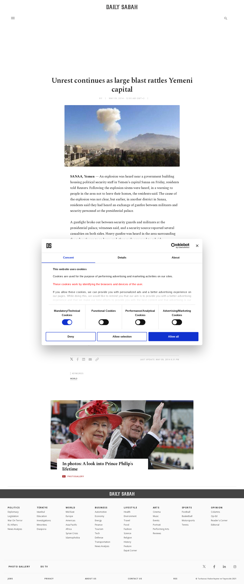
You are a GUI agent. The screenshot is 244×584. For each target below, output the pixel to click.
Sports (187, 507)
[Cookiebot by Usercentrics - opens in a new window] (173, 245)
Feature (127, 546)
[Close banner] (197, 245)
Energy (98, 520)
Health (127, 511)
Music (156, 516)
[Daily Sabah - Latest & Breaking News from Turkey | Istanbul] (122, 7)
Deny (71, 336)
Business (101, 507)
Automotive (101, 511)
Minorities (42, 524)
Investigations (44, 520)
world (73, 378)
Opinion (217, 507)
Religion (128, 537)
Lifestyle (130, 507)
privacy (49, 578)
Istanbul (41, 511)
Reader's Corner (219, 520)
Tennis (185, 524)
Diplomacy (13, 511)
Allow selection (122, 336)
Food (126, 524)
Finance (99, 524)
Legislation (13, 516)
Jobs (10, 578)
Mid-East (70, 511)
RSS (175, 578)
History (127, 541)
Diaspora (41, 529)
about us (90, 578)
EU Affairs (13, 524)
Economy (99, 516)
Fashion (128, 529)
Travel (127, 520)
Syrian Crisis (72, 533)
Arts (156, 507)
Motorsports (188, 520)
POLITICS (14, 507)
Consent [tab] (68, 257)
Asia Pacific (71, 524)
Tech (97, 533)
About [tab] (176, 257)
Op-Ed (214, 516)
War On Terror (15, 520)
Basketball (187, 516)
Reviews (157, 533)
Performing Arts (161, 529)
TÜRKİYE (42, 507)
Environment (130, 516)
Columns (215, 511)
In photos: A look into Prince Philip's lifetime (97, 466)
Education (42, 516)
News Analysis (15, 529)
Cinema (157, 511)
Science (127, 533)
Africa (69, 529)
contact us (135, 578)
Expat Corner (130, 550)
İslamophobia (73, 537)
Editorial (215, 524)
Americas (70, 520)
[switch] (104, 322)
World (70, 507)
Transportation (102, 541)
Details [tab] (122, 257)
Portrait (157, 524)
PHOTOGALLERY (76, 476)
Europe (69, 516)
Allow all (173, 336)
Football (186, 511)
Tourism (99, 529)
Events (156, 520)
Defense (99, 537)
